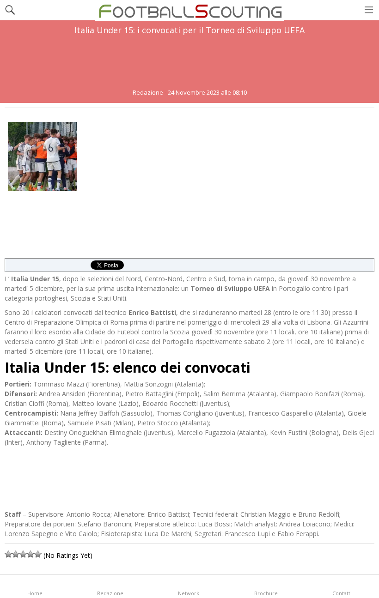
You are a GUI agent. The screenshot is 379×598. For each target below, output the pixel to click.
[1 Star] (8, 554)
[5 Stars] (38, 554)
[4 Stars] (30, 554)
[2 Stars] (15, 554)
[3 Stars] (23, 554)
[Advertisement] (189, 62)
